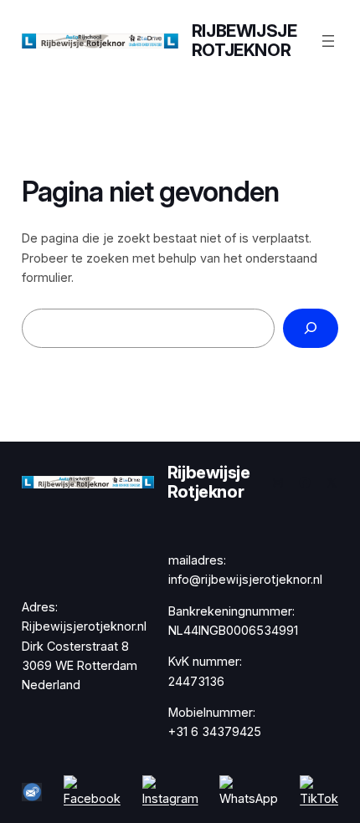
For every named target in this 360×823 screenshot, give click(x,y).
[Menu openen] (328, 41)
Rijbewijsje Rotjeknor (244, 40)
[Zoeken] (311, 328)
